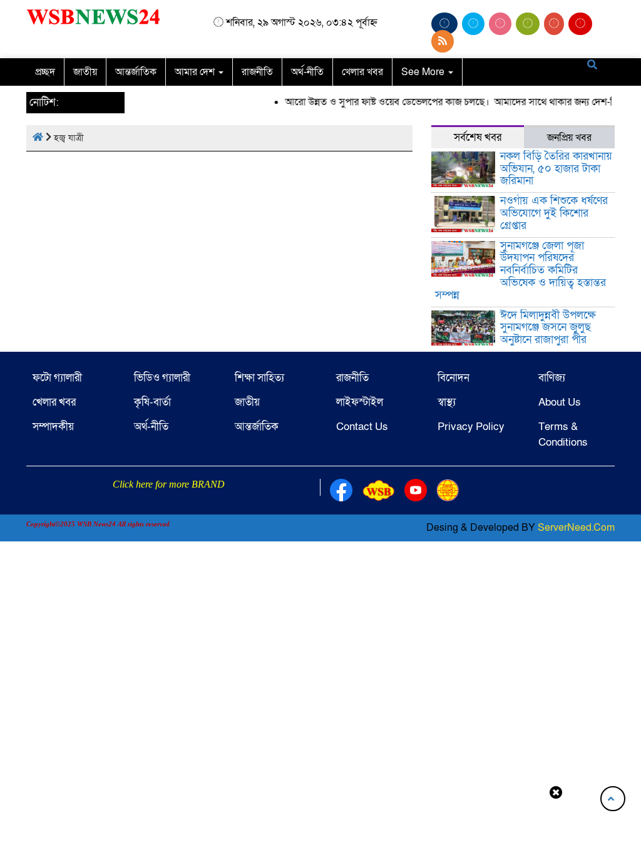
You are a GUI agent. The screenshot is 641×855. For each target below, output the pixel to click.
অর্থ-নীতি (307, 72)
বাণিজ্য (551, 378)
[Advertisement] (320, 825)
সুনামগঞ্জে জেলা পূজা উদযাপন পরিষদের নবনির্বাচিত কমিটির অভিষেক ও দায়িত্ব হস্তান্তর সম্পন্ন (521, 270)
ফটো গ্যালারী (57, 378)
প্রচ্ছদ (45, 72)
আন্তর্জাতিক (135, 72)
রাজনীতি (257, 72)
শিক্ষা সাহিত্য (259, 378)
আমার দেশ (196, 72)
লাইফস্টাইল (359, 402)
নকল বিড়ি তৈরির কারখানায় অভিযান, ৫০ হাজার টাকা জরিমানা (556, 168)
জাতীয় (85, 72)
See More (424, 72)
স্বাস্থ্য (447, 402)
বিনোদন (453, 378)
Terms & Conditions (563, 434)
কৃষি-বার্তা (152, 402)
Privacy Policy (471, 426)
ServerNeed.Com (576, 528)
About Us (559, 402)
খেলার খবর (362, 72)
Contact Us (362, 426)
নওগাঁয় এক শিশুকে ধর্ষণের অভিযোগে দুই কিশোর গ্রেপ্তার (554, 213)
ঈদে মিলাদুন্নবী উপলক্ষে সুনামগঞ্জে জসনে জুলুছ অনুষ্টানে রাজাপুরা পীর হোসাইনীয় (548, 333)
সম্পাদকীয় (53, 426)
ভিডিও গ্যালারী (162, 378)
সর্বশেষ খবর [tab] (477, 137)
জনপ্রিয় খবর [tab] (569, 138)
